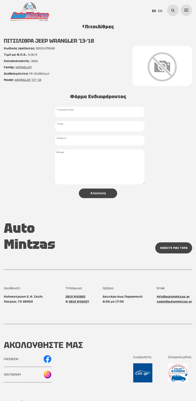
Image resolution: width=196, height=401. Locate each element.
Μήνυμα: (60, 152)
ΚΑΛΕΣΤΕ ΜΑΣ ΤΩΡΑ (173, 248)
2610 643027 (79, 302)
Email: (60, 124)
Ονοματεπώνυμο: (66, 110)
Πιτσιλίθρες (99, 26)
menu (185, 9)
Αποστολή (98, 193)
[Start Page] (29, 11)
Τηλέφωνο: (61, 138)
